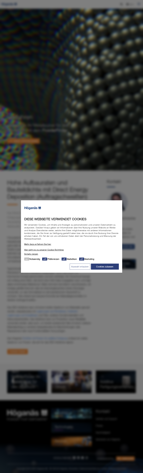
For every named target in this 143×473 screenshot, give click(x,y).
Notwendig (34, 259)
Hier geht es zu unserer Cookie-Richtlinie (44, 250)
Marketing (89, 259)
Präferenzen (53, 259)
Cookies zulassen (104, 266)
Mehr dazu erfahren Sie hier (37, 244)
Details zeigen (31, 254)
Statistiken (72, 259)
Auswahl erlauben (80, 266)
